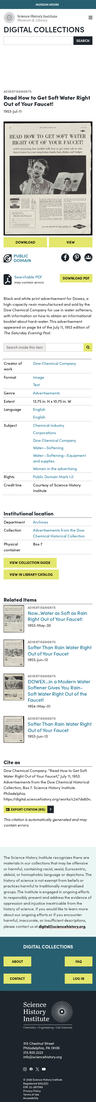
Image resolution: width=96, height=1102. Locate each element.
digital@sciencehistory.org (62, 926)
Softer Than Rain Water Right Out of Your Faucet (60, 650)
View (71, 242)
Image (38, 377)
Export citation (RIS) (27, 809)
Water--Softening (48, 447)
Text (36, 384)
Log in (78, 978)
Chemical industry (48, 425)
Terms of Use (31, 1094)
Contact (17, 978)
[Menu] (90, 18)
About (17, 961)
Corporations (44, 432)
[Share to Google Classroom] (88, 257)
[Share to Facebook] (65, 257)
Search (83, 40)
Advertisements (18, 91)
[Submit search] (87, 347)
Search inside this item (24, 347)
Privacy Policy (32, 1091)
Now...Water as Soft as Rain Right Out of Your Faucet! (57, 615)
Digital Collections (44, 29)
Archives (40, 522)
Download (25, 242)
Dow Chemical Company (54, 363)
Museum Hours (47, 4)
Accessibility (30, 1098)
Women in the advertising (55, 468)
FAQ (78, 961)
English (39, 409)
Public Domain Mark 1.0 (53, 476)
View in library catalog (31, 574)
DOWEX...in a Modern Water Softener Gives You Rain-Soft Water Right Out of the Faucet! (59, 690)
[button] (50, 809)
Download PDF (76, 278)
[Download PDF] (8, 279)
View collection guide (30, 562)
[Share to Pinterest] (77, 257)
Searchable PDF (28, 276)
